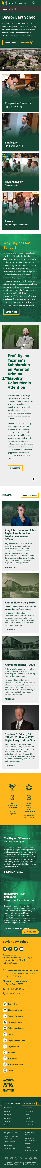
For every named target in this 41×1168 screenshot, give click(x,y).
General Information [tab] (12, 1104)
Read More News (30, 495)
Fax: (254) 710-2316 (15, 993)
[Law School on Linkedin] (16, 949)
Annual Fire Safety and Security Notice (11, 1137)
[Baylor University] (14, 3)
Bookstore (7, 1118)
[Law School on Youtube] (21, 949)
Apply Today (10, 42)
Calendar (7, 1121)
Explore (25, 42)
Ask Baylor (7, 1114)
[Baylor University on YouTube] (34, 1159)
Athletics (7, 1111)
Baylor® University (18, 1163)
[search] (32, 3)
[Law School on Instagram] (10, 949)
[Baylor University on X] (20, 1159)
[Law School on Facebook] (5, 949)
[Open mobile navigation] (38, 3)
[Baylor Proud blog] (6, 1159)
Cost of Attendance (10, 1141)
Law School (9, 9)
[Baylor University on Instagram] (16, 1159)
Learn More (11, 312)
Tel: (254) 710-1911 (15, 988)
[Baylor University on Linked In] (25, 1159)
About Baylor (8, 1108)
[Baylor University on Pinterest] (30, 1159)
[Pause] (3, 68)
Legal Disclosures (9, 1148)
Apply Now (31, 931)
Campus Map (8, 1125)
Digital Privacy (8, 1145)
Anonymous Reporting (11, 1133)
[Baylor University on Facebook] (11, 1159)
